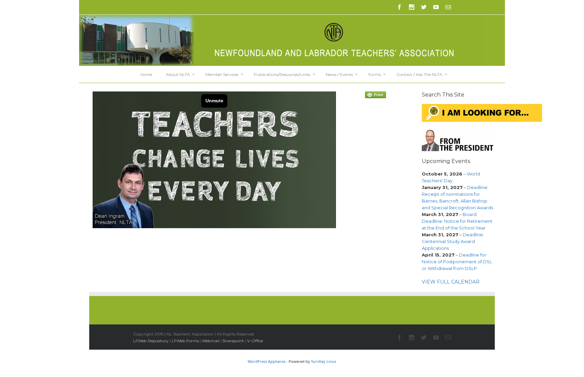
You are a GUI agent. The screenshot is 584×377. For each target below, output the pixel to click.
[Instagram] (411, 7)
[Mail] (448, 7)
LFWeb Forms (185, 340)
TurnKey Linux (323, 361)
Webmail (210, 340)
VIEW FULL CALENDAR (451, 282)
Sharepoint (233, 340)
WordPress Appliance (266, 361)
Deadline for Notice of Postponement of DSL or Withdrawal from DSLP (457, 261)
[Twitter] (424, 7)
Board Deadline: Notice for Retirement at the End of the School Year (457, 221)
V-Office (255, 340)
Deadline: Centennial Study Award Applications (453, 241)
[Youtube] (436, 7)
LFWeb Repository (151, 340)
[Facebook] (399, 7)
